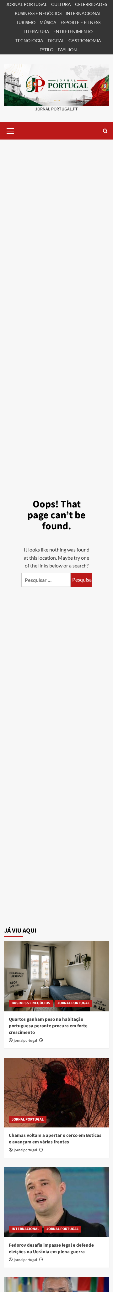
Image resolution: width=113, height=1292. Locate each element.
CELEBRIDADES (91, 4)
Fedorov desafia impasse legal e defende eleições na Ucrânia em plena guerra (51, 1248)
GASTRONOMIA (84, 40)
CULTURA (61, 4)
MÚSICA (48, 22)
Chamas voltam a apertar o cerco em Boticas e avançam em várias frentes (55, 1138)
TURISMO (25, 22)
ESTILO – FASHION (58, 49)
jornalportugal (25, 1040)
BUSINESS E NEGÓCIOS (38, 13)
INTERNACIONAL (83, 13)
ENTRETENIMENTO (73, 31)
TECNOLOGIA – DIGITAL (39, 40)
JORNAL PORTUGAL (26, 4)
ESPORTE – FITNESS (80, 22)
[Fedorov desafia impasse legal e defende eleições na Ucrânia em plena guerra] (56, 1202)
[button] (10, 130)
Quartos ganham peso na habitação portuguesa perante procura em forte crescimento (48, 1026)
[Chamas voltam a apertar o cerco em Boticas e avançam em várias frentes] (56, 1092)
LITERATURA (36, 31)
